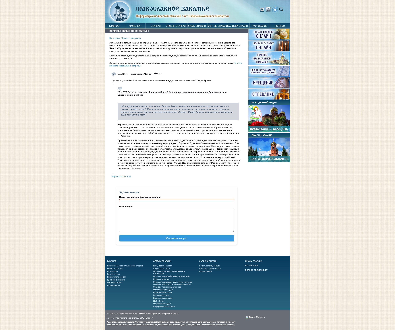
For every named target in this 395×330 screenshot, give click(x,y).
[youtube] (269, 9)
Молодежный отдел (162, 304)
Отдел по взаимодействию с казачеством (171, 276)
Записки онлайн (238, 26)
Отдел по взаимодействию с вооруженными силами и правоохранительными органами (172, 283)
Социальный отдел (161, 269)
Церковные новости (116, 280)
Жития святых (113, 274)
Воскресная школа (161, 295)
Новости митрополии (116, 277)
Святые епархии (218, 26)
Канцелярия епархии (162, 266)
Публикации (112, 271)
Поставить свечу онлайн (210, 269)
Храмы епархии (196, 26)
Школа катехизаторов (162, 298)
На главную (114, 38)
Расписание (259, 26)
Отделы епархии (176, 26)
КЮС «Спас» (159, 301)
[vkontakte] (262, 9)
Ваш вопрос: (126, 206)
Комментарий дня (115, 269)
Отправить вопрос (176, 238)
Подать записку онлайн (209, 266)
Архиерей (134, 26)
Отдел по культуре (161, 279)
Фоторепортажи (114, 283)
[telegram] (275, 9)
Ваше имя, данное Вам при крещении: (140, 197)
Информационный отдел (164, 306)
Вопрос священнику (280, 27)
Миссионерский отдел (163, 290)
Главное (114, 26)
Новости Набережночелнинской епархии (125, 266)
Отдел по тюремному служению (167, 287)
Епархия (156, 26)
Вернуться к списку (121, 176)
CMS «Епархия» (147, 318)
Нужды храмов (205, 271)
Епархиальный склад (162, 292)
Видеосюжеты (113, 285)
